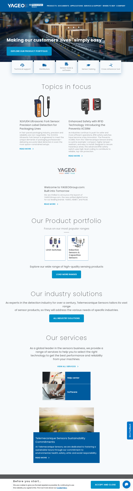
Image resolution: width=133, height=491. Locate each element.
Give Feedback (130, 430)
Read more (41, 457)
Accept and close (105, 484)
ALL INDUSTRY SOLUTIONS (66, 318)
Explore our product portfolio (29, 51)
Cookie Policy (62, 488)
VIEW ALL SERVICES (66, 366)
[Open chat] (126, 484)
